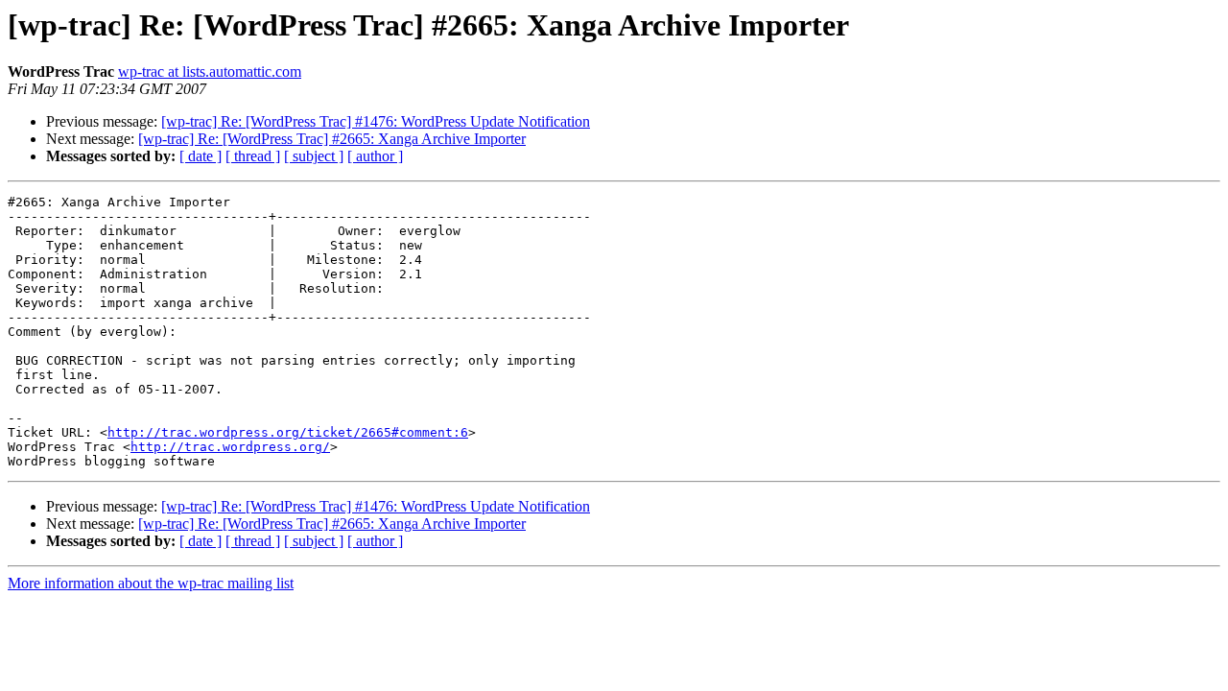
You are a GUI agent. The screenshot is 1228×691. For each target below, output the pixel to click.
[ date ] (200, 156)
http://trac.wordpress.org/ (230, 447)
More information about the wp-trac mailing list (151, 583)
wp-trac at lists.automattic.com (209, 71)
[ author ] (375, 156)
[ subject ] (313, 156)
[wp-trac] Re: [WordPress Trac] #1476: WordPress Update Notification (375, 121)
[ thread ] (252, 156)
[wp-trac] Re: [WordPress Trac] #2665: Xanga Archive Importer (332, 139)
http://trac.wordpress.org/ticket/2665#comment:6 (287, 432)
